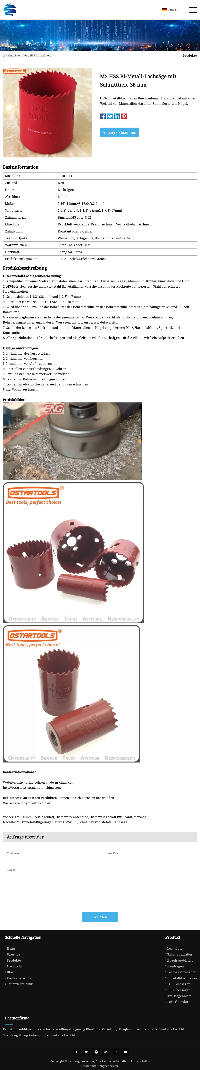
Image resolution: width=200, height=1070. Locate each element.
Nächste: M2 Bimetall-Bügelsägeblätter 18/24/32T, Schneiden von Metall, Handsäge (65, 822)
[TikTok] (116, 1052)
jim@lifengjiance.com (104, 1066)
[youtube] (125, 1052)
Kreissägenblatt (179, 996)
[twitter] (86, 1052)
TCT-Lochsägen (178, 984)
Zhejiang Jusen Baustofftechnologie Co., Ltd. (152, 1029)
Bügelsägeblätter (180, 960)
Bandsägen (175, 966)
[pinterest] (96, 1052)
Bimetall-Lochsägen (182, 978)
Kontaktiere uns (19, 978)
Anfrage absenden (119, 132)
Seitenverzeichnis (20, 984)
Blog (10, 972)
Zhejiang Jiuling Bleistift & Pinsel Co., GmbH (94, 1029)
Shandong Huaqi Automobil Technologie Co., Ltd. (39, 1035)
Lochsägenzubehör (181, 972)
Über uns (14, 954)
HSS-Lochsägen (40, 55)
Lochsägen (175, 948)
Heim (9, 55)
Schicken (100, 917)
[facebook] (76, 1052)
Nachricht (14, 966)
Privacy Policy (140, 1061)
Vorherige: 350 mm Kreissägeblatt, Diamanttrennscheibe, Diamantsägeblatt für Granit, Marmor (74, 817)
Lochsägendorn (178, 1002)
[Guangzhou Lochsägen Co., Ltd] (10, 10)
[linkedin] (106, 1052)
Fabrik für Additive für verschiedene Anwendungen (42, 1029)
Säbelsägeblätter (180, 954)
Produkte (21, 55)
